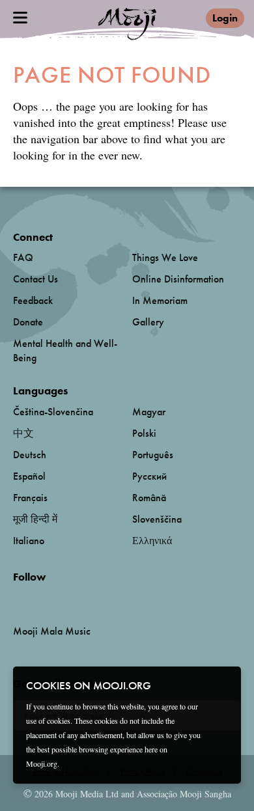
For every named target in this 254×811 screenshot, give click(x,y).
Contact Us (35, 279)
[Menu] (20, 17)
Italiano (28, 540)
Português (152, 454)
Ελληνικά (152, 540)
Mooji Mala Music (52, 631)
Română (149, 497)
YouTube (41, 598)
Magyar (148, 412)
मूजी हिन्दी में (35, 519)
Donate (28, 322)
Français (30, 497)
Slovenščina (157, 519)
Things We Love (165, 257)
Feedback (33, 300)
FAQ (23, 257)
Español (29, 476)
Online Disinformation (178, 279)
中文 (23, 433)
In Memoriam (160, 300)
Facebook (16, 598)
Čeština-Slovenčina (53, 412)
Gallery (148, 322)
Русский (149, 476)
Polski (144, 433)
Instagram (69, 598)
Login (225, 18)
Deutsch (29, 454)
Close (223, 685)
